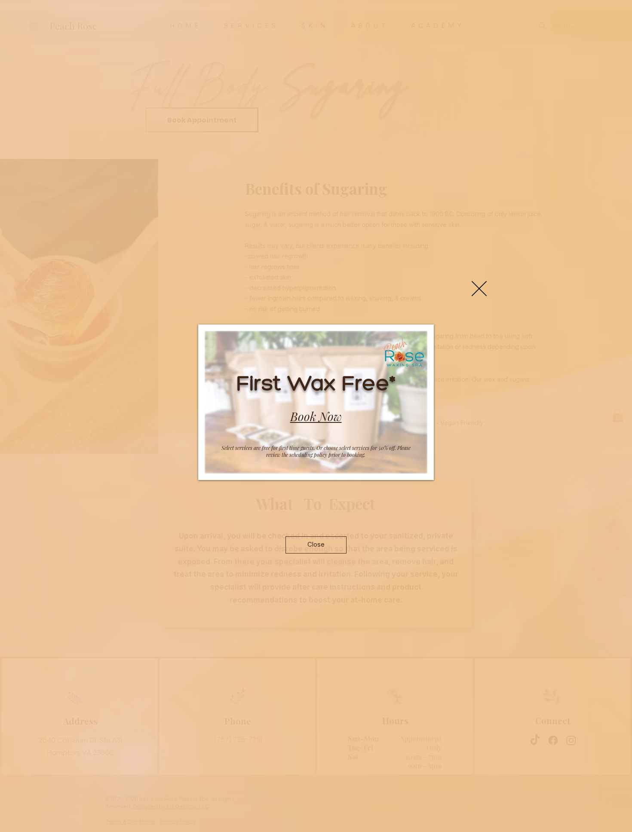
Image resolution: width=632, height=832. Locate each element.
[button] (479, 288)
